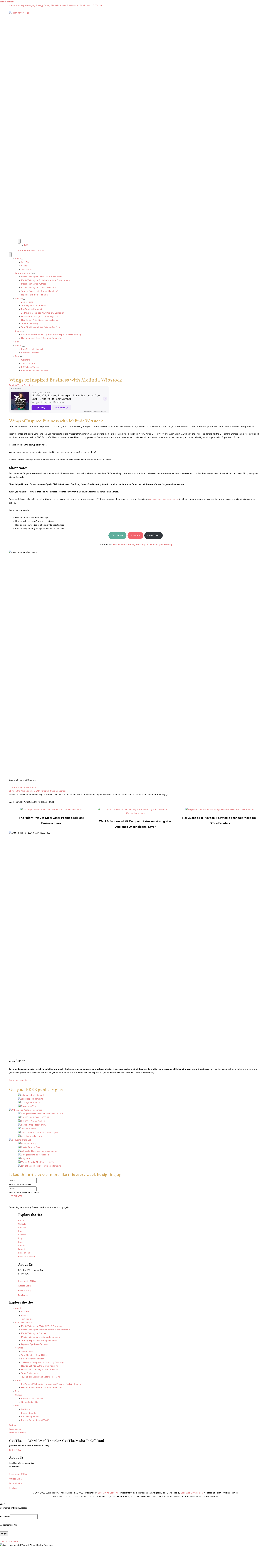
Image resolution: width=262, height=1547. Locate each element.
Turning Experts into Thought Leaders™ (39, 291)
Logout (21, 1249)
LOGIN (27, 245)
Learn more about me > (20, 1080)
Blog (17, 341)
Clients (24, 265)
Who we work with (23, 273)
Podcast (22, 1234)
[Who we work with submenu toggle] (33, 273)
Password (5, 1516)
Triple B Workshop (29, 323)
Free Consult (153, 535)
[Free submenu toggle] (21, 356)
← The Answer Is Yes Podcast (23, 787)
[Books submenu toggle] (22, 331)
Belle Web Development (192, 1493)
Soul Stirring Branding (108, 1493)
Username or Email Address (13, 1508)
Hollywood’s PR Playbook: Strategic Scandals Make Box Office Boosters (219, 820)
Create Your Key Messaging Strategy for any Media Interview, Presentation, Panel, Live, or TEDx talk (55, 5)
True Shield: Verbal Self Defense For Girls (40, 327)
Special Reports (28, 363)
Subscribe (135, 535)
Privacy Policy (24, 1290)
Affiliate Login (24, 1286)
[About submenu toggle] (22, 259)
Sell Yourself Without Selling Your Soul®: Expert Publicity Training (51, 334)
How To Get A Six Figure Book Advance (39, 320)
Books (18, 331)
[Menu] (19, 241)
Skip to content (7, 1)
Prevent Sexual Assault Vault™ (35, 370)
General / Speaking (30, 352)
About (18, 258)
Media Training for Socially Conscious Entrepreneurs (45, 280)
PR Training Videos (30, 367)
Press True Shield (26, 1256)
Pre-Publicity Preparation (32, 309)
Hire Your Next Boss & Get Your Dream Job (41, 338)
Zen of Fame (27, 302)
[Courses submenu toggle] (24, 299)
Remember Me (9, 1525)
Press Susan (24, 1253)
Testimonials (27, 269)
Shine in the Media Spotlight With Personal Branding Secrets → (38, 791)
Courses (19, 298)
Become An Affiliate (27, 1281)
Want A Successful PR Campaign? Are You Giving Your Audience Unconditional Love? (135, 824)
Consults (22, 1224)
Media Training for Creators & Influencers (40, 287)
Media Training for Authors (33, 284)
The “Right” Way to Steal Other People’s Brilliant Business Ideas (51, 820)
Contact (18, 345)
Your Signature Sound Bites (34, 305)
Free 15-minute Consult (32, 349)
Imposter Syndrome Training (34, 295)
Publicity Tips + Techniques (21, 385)
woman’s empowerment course (164, 499)
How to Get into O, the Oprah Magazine (39, 316)
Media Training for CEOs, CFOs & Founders (41, 276)
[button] (15, 1196)
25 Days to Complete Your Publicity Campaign (42, 313)
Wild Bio (25, 262)
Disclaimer (23, 1295)
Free (17, 356)
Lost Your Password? (9, 1541)
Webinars (25, 360)
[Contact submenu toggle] (23, 346)
